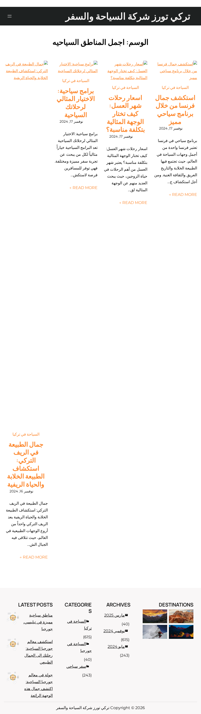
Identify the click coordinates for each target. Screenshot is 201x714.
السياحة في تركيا (175, 87)
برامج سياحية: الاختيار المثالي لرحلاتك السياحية (76, 103)
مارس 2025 (114, 615)
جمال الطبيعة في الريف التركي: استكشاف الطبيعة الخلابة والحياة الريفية (26, 464)
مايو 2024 (116, 646)
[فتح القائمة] (10, 16)
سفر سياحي (76, 666)
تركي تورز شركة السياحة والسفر (127, 16)
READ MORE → (183, 194)
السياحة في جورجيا (79, 647)
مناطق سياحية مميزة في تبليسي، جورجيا (38, 622)
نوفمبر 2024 (114, 631)
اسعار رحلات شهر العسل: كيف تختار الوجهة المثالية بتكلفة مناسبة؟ (125, 113)
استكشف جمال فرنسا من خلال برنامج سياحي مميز (175, 110)
